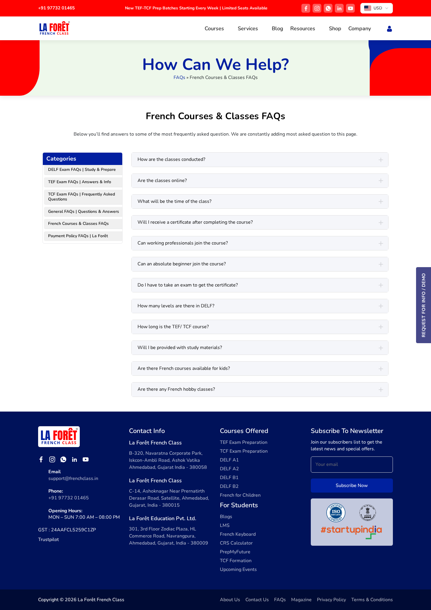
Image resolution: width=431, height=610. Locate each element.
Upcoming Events (238, 569)
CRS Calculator (236, 543)
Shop (335, 28)
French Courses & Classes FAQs (78, 223)
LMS (225, 525)
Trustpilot (48, 539)
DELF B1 (229, 477)
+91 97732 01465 (56, 8)
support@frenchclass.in (73, 478)
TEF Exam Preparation (243, 442)
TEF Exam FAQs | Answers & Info (79, 182)
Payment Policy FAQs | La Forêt (78, 236)
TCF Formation (236, 560)
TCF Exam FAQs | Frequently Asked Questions (81, 196)
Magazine (301, 599)
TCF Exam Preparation (244, 451)
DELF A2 (229, 469)
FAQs (179, 77)
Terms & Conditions (372, 599)
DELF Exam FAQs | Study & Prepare (82, 169)
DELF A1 (229, 460)
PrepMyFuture (235, 552)
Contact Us (257, 599)
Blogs (226, 516)
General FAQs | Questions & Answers (83, 211)
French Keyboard (238, 534)
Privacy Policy (331, 599)
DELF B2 (229, 486)
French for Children (240, 495)
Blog (277, 28)
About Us (230, 599)
